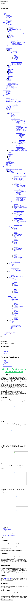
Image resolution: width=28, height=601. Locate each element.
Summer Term (19, 216)
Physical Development (20, 194)
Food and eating (14, 39)
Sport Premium (9, 48)
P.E (9, 67)
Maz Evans (21, 138)
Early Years (10, 171)
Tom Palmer (21, 141)
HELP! (9, 37)
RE (9, 78)
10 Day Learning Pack (20, 200)
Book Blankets (19, 145)
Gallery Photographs (18, 188)
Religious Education (18, 234)
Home (4, 13)
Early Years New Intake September (13, 102)
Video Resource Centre (10, 332)
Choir (7, 168)
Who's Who (8, 17)
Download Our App (7, 333)
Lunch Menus (8, 108)
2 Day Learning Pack (20, 199)
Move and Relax (19, 212)
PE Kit (12, 298)
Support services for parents (16, 44)
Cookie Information (7, 529)
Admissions (8, 85)
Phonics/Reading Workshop (14, 112)
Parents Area (5, 95)
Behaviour (8, 97)
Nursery (12, 114)
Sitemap (4, 528)
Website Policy (6, 530)
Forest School (16, 184)
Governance (8, 80)
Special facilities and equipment (14, 29)
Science (10, 66)
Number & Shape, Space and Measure (21, 192)
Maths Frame (16, 59)
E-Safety (7, 331)
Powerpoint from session (16, 325)
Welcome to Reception (13, 105)
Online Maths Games (18, 218)
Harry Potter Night (20, 129)
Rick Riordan (21, 137)
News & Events (6, 90)
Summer (12, 251)
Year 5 (9, 161)
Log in (6, 6)
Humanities (16, 233)
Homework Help (14, 52)
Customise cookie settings (16, 550)
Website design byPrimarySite (9, 535)
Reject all (3, 550)
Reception (13, 115)
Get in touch (4, 1)
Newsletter (16, 304)
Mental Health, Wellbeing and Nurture (13, 101)
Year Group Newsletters (16, 270)
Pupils (4, 166)
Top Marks (16, 58)
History (9, 74)
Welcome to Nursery (12, 104)
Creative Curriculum (18, 257)
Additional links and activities (17, 276)
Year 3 (9, 158)
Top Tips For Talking (18, 179)
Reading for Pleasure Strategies (20, 142)
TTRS (15, 55)
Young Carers (8, 165)
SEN (7, 23)
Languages (10, 69)
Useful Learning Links (18, 190)
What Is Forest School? (21, 221)
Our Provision (11, 27)
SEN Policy (10, 26)
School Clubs (8, 107)
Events (7, 94)
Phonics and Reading (10, 110)
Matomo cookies (7, 578)
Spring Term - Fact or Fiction (20, 205)
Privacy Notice (9, 20)
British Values (8, 45)
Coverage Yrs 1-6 (14, 51)
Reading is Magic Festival (21, 127)
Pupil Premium (9, 46)
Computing (10, 72)
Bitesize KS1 (16, 56)
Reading (10, 113)
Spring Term (18, 215)
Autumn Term (19, 214)
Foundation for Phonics (18, 178)
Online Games (14, 53)
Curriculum (8, 49)
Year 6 (9, 156)
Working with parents (12, 28)
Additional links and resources (17, 294)
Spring (12, 241)
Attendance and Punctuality (11, 99)
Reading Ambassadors (20, 148)
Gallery (7, 329)
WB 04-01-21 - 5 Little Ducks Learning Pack (21, 198)
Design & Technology (12, 73)
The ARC (10, 24)
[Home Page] (1, 1)
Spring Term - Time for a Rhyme (20, 175)
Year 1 (9, 157)
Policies (7, 81)
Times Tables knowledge (16, 64)
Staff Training (11, 35)
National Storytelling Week (21, 130)
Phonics (15, 228)
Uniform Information (10, 106)
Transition (10, 30)
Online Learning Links (15, 262)
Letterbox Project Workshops (19, 125)
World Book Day (19, 131)
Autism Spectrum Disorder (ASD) (18, 42)
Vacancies (8, 19)
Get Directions (7, 353)
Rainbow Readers (14, 299)
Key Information (6, 22)
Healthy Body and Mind (19, 211)
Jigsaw (15, 236)
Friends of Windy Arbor (11, 163)
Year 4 (9, 159)
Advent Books (19, 128)
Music (9, 70)
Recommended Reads (20, 144)
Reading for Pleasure (15, 119)
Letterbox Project (19, 143)
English (9, 65)
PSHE (9, 71)
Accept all (8, 550)
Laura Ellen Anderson (21, 136)
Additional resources (15, 268)
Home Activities (19, 209)
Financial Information (10, 88)
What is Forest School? (21, 185)
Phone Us (6, 351)
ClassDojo (8, 100)
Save (12, 599)
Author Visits (19, 133)
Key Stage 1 (13, 116)
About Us (5, 14)
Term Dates (8, 98)
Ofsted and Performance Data (12, 86)
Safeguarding (8, 21)
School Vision (9, 79)
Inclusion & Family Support (11, 87)
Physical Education (17, 235)
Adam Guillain (22, 140)
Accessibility (11, 36)
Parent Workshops (9, 152)
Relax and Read (19, 147)
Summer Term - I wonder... (19, 206)
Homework (13, 297)
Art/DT (15, 239)
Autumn (12, 227)
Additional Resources (18, 195)
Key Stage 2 (13, 117)
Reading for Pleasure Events (19, 120)
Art (9, 77)
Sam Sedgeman (22, 134)
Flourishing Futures (10, 162)
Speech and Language (15, 43)
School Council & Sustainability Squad (14, 169)
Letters (7, 164)
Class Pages (8, 170)
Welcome (8, 15)
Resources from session (16, 326)
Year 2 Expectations (15, 269)
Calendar (7, 92)
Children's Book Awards (21, 149)
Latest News (8, 91)
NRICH (15, 60)
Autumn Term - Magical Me (19, 173)
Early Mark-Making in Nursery (20, 180)
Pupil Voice (10, 31)
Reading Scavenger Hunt (21, 123)
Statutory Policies (11, 83)
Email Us (6, 352)
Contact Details (9, 16)
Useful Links (8, 109)
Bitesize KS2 (16, 57)
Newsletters (8, 93)
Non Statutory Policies (13, 84)
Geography (10, 76)
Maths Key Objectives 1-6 (16, 63)
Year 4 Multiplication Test (16, 62)
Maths (9, 50)
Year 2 (9, 155)
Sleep (12, 38)
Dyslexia (13, 41)
